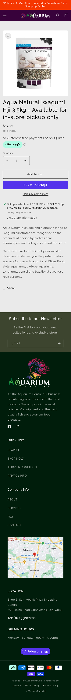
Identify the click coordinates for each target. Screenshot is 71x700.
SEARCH (13, 450)
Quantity (8, 153)
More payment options (35, 194)
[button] (5, 15)
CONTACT (14, 525)
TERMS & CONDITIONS (23, 467)
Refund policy (32, 685)
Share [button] (11, 288)
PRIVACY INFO (17, 475)
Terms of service (37, 691)
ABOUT (12, 499)
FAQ (10, 516)
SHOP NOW (16, 458)
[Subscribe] (59, 343)
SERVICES (14, 508)
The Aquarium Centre (33, 681)
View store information (22, 217)
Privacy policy (51, 685)
